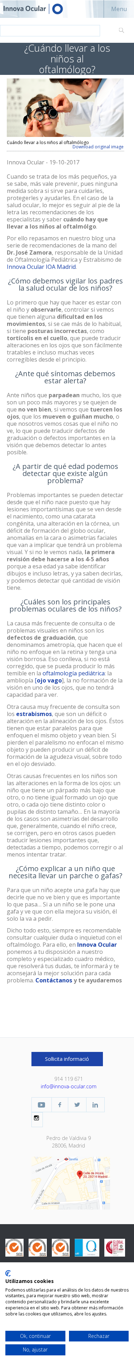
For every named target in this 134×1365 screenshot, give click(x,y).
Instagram (37, 1118)
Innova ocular (39, 9)
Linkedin (95, 1105)
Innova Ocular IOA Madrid (41, 267)
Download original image (98, 147)
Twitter (77, 1105)
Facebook (60, 1105)
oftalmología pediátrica (74, 673)
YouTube (41, 1105)
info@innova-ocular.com (68, 1086)
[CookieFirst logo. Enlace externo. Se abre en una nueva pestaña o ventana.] (8, 1273)
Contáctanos (53, 980)
